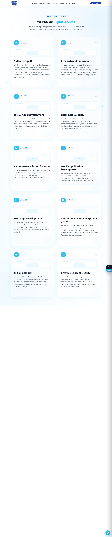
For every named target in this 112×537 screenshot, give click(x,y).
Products (34, 3)
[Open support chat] (107, 532)
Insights (74, 3)
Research (61, 3)
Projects (54, 3)
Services (48, 3)
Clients (68, 3)
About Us (41, 3)
